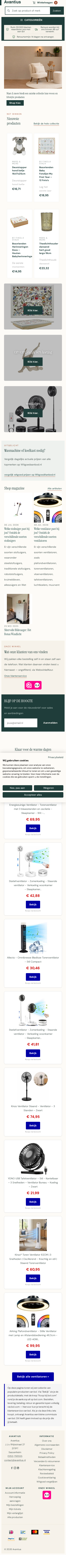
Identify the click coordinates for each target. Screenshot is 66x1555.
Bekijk (33, 828)
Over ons (47, 1440)
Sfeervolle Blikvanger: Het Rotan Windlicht (17, 632)
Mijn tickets (15, 1509)
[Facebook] (11, 1468)
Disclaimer (46, 1448)
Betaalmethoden (46, 1457)
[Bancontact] (23, 1532)
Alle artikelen (55, 488)
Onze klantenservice (15, 676)
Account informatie (15, 1492)
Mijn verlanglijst (15, 1513)
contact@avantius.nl (15, 1460)
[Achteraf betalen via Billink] (23, 1538)
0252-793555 (15, 1456)
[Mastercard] (34, 1532)
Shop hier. (15, 102)
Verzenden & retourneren (47, 1461)
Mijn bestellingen (15, 1505)
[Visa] (46, 1532)
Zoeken (57, 10)
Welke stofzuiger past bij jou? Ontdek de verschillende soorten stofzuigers (17, 535)
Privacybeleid (55, 757)
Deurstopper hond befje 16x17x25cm (19, 170)
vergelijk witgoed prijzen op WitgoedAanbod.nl (29, 475)
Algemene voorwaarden (46, 1444)
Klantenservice (47, 1465)
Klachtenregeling (46, 1469)
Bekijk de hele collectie (46, 123)
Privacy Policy (47, 1452)
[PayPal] (11, 1538)
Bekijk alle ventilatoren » (33, 1376)
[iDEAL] (11, 1532)
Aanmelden (50, 722)
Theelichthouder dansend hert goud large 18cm (47, 248)
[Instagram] (15, 1468)
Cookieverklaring (47, 1477)
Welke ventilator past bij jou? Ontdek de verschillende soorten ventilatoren (46, 535)
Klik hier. (33, 310)
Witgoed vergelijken (47, 1481)
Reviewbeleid (47, 1473)
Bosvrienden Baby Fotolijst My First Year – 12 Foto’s (46, 174)
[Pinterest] (18, 1468)
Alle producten (15, 1517)
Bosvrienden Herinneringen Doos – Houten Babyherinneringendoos (20, 250)
